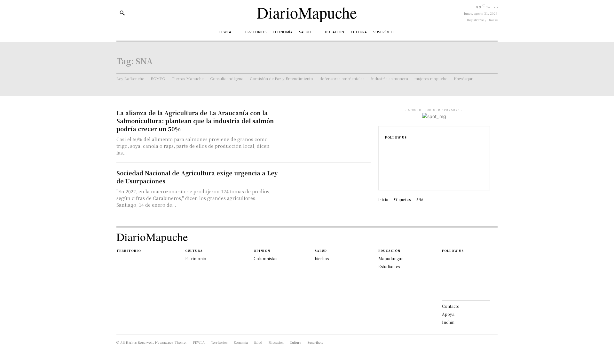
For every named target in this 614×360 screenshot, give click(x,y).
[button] (122, 13)
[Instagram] (387, 158)
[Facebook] (387, 148)
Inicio (383, 199)
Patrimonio (195, 258)
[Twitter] (387, 178)
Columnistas (265, 258)
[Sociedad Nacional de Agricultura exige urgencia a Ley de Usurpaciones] (326, 191)
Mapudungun (391, 258)
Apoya (448, 314)
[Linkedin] (387, 168)
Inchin (448, 322)
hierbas (322, 258)
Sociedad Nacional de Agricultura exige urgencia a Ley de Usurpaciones (197, 177)
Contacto (451, 306)
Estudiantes (389, 266)
